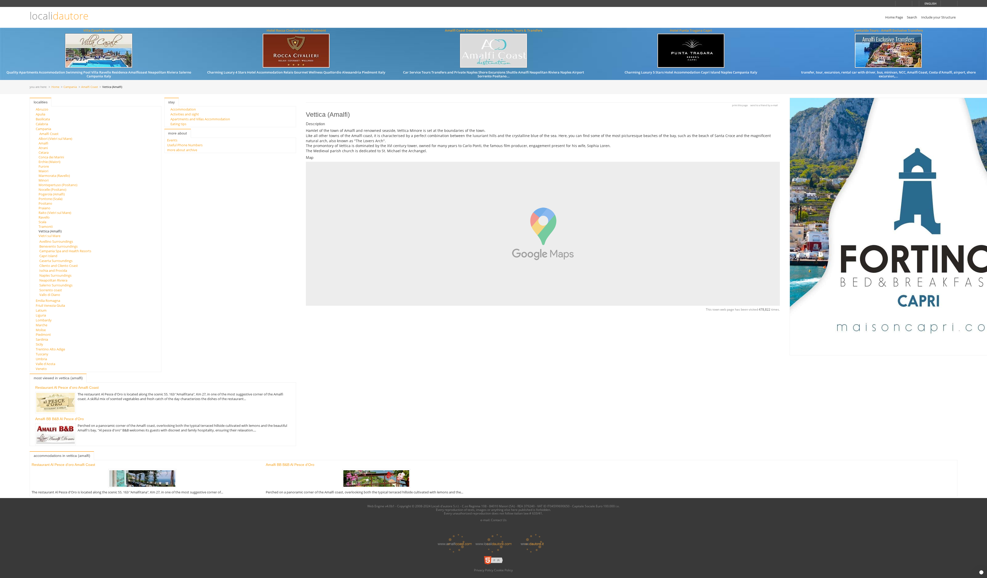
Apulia (40, 114)
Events (172, 140)
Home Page (894, 17)
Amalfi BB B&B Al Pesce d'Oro (59, 419)
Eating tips (178, 124)
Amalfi (43, 143)
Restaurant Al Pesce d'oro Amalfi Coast (67, 387)
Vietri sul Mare (49, 236)
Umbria (41, 359)
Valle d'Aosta (45, 364)
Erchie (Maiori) (49, 162)
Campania (70, 87)
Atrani (43, 148)
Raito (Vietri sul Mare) (55, 212)
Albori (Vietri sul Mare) (55, 138)
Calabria (42, 124)
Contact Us (499, 520)
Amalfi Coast (89, 87)
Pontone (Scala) (50, 199)
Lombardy (44, 320)
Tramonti (46, 226)
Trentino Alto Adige (50, 349)
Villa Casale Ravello (98, 30)
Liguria (41, 315)
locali (59, 16)
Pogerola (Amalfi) (52, 194)
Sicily (39, 344)
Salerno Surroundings (55, 285)
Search (912, 17)
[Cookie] (981, 572)
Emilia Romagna (48, 300)
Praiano (44, 208)
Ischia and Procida (53, 270)
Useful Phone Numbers (185, 145)
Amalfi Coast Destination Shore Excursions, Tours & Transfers (493, 30)
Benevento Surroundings (58, 246)
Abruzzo (42, 109)
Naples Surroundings (55, 275)
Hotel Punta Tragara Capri (691, 30)
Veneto (41, 369)
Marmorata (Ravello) (54, 175)
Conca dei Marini (51, 157)
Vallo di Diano (49, 294)
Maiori (43, 171)
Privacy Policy (483, 570)
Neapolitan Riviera (53, 280)
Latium (41, 310)
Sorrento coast (50, 290)
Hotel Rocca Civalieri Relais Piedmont (296, 30)
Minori (44, 180)
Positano (45, 203)
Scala (42, 222)
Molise (41, 330)
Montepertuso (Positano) (58, 185)
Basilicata (43, 119)
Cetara (44, 152)
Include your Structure (938, 17)
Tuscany (42, 354)
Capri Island (48, 256)
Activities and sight (184, 114)
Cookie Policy (503, 570)
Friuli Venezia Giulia (50, 305)
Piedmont (43, 334)
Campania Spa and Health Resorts (65, 251)
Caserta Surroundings (55, 261)
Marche (41, 325)
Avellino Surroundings (56, 241)
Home (55, 87)
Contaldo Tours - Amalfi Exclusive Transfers (888, 30)
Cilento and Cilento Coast (58, 265)
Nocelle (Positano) (52, 189)
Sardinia (42, 339)
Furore (44, 166)
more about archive (182, 150)
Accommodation (183, 109)
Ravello (44, 217)
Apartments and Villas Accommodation (200, 119)
